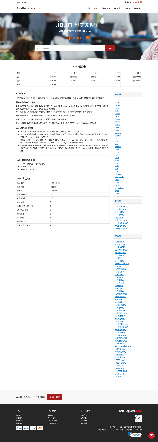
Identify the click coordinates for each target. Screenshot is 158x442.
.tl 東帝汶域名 (120, 360)
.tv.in (116, 155)
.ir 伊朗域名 (119, 217)
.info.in (117, 119)
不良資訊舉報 (52, 420)
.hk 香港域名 (119, 272)
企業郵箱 (84, 420)
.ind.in (117, 108)
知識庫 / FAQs (53, 423)
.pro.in (117, 157)
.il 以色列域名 (120, 277)
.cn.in (117, 193)
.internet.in (119, 174)
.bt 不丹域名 (119, 212)
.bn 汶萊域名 (119, 258)
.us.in (117, 179)
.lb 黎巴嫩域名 (120, 310)
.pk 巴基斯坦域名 (121, 228)
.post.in (117, 124)
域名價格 (84, 418)
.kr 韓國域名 (119, 299)
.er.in (116, 163)
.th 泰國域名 (119, 354)
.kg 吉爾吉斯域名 (121, 294)
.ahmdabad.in (120, 188)
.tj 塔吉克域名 (120, 357)
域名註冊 (84, 415)
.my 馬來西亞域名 (121, 327)
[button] (21, 2)
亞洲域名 (118, 236)
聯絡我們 (19, 418)
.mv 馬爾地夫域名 (121, 223)
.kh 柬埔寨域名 (120, 296)
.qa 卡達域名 (119, 343)
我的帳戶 (137, 8)
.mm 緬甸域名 (120, 316)
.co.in (117, 111)
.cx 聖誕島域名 (120, 269)
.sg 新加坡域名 (120, 349)
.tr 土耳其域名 (120, 365)
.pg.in (117, 190)
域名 (95, 8)
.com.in (117, 171)
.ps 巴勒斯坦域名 (121, 341)
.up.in (117, 166)
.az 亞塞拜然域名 (121, 250)
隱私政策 (139, 430)
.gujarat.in (118, 133)
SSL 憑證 (117, 8)
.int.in (117, 149)
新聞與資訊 (20, 420)
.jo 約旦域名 (119, 288)
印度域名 (118, 94)
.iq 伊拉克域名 (120, 283)
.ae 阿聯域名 (119, 241)
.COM (27, 119)
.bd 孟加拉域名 (120, 209)
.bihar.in (118, 122)
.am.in (117, 152)
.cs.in (117, 138)
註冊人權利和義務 (117, 430)
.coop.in (118, 146)
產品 (127, 8)
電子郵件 (105, 8)
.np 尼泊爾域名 (120, 225)
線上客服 (55, 397)
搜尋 (110, 48)
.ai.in (116, 168)
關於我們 (19, 415)
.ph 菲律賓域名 (120, 335)
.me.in (117, 185)
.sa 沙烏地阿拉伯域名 (123, 346)
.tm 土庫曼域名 (120, 362)
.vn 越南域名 (119, 374)
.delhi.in (118, 135)
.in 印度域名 (119, 215)
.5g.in (117, 182)
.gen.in (117, 105)
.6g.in (117, 160)
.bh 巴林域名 (119, 255)
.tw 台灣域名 (119, 368)
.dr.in (116, 141)
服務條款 (129, 430)
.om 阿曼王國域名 (121, 332)
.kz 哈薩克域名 (120, 305)
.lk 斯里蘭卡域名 (121, 220)
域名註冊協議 (102, 430)
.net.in (117, 116)
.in (115, 100)
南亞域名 (118, 201)
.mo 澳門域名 (120, 321)
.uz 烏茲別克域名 (121, 371)
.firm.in (117, 113)
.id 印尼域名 (119, 274)
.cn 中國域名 (119, 266)
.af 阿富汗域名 (120, 206)
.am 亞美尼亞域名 (121, 247)
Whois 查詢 (52, 418)
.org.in (117, 102)
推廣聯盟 (19, 423)
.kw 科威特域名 (120, 302)
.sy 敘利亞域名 (120, 352)
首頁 (89, 8)
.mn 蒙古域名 (120, 318)
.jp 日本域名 (119, 291)
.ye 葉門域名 (119, 376)
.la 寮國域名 (119, 308)
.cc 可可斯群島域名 (122, 263)
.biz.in (117, 144)
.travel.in (118, 127)
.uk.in (117, 130)
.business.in (119, 177)
